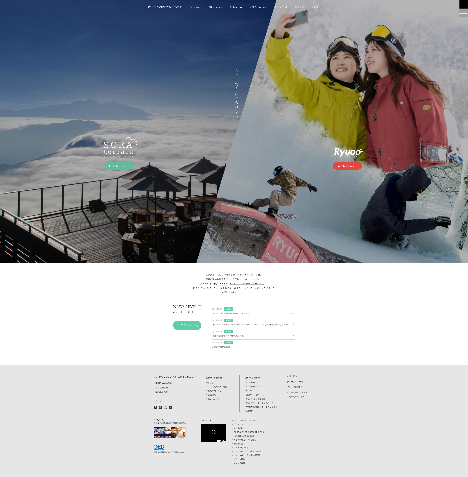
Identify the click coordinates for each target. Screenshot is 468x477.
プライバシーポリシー (243, 424)
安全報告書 (238, 444)
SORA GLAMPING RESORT (246, 283)
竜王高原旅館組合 (296, 397)
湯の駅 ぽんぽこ (296, 376)
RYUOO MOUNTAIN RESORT (164, 7)
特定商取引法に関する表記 (245, 440)
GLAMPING (281, 7)
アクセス (316, 6)
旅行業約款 (238, 428)
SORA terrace (236, 7)
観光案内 (299, 6)
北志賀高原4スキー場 (298, 392)
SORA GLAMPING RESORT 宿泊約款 (249, 432)
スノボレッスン (214, 399)
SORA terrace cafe (258, 7)
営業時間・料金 (214, 391)
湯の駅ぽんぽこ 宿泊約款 (244, 436)
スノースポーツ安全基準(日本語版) (248, 451)
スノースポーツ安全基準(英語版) (247, 455)
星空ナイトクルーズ (255, 395)
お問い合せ (160, 401)
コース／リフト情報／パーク (221, 387)
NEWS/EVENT (162, 392)
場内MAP (250, 411)
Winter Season (214, 378)
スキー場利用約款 (241, 448)
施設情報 (212, 395)
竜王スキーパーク (243, 287)
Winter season (215, 7)
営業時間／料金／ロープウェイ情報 (261, 407)
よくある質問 (239, 463)
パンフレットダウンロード (245, 420)
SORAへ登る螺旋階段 (255, 399)
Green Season (252, 378)
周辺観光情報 (161, 387)
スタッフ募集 (239, 459)
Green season (195, 7)
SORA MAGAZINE (163, 383)
